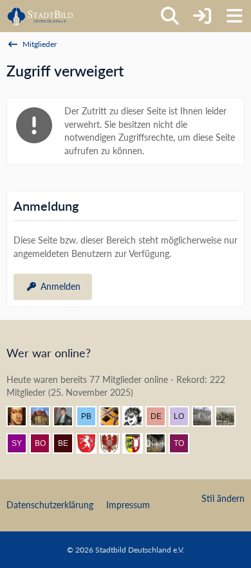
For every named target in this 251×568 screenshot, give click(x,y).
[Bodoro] (45, 443)
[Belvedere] (68, 443)
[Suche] (170, 16)
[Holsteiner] (137, 443)
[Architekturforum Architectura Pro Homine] (40, 16)
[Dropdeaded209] (137, 416)
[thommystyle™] (68, 416)
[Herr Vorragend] (21, 416)
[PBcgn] (91, 416)
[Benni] (114, 416)
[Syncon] (21, 443)
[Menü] (234, 16)
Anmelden (60, 286)
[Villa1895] (45, 416)
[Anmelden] (202, 16)
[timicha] (160, 443)
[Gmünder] (91, 443)
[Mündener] (230, 416)
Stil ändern (223, 498)
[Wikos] (207, 416)
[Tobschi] (184, 443)
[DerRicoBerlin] (160, 416)
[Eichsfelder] (114, 443)
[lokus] (184, 416)
